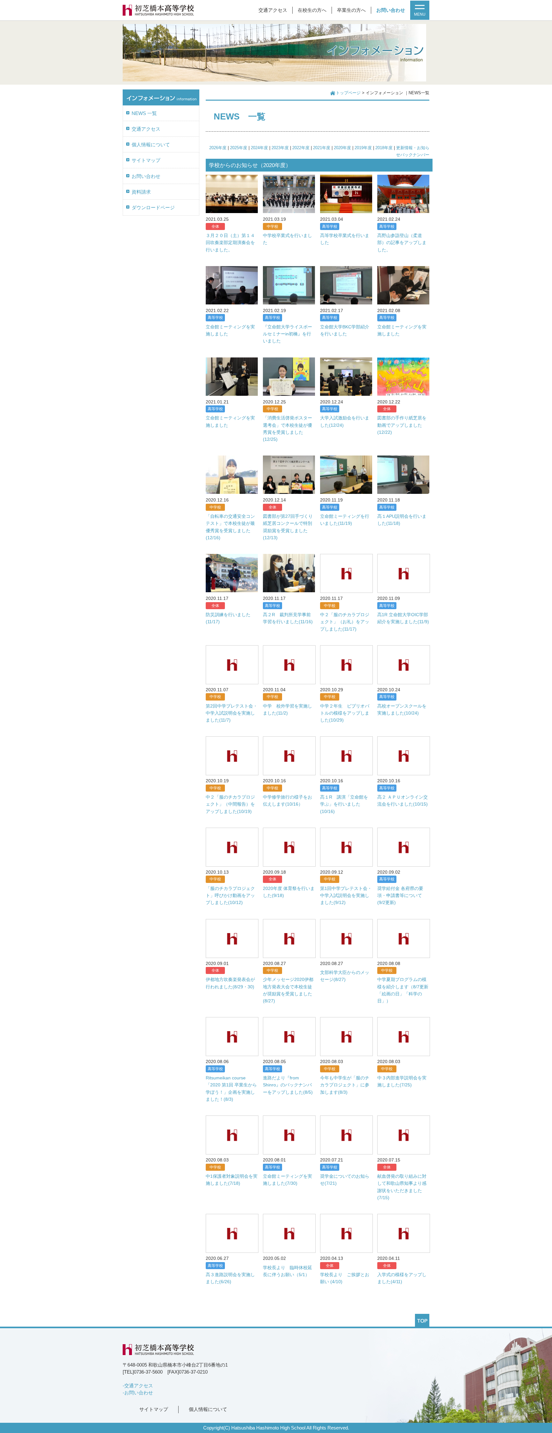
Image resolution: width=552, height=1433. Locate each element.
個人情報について (151, 144)
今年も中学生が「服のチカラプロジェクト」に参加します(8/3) (344, 1085)
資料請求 (141, 192)
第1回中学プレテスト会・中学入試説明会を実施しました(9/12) (346, 895)
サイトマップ (146, 160)
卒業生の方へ (351, 10)
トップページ (348, 93)
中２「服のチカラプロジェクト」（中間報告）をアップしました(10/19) (230, 804)
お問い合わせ (390, 10)
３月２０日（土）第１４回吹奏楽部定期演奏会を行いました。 (230, 242)
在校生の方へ (312, 10)
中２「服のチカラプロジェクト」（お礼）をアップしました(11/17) (344, 622)
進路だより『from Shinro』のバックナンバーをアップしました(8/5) (288, 1085)
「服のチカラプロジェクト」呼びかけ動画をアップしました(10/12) (230, 895)
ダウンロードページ (153, 207)
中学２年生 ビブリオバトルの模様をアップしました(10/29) (344, 713)
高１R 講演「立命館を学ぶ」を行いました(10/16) (344, 804)
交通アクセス (272, 10)
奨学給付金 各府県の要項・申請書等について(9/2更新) (400, 895)
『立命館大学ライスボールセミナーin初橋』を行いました (287, 334)
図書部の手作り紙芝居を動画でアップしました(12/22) (401, 425)
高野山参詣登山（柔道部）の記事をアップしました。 (401, 242)
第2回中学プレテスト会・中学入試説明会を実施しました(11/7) (231, 713)
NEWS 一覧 (144, 113)
